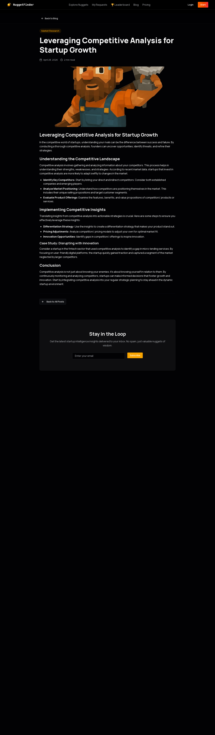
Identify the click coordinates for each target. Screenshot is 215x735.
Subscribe (135, 355)
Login (190, 4)
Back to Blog (51, 18)
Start (203, 4)
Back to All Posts (55, 301)
